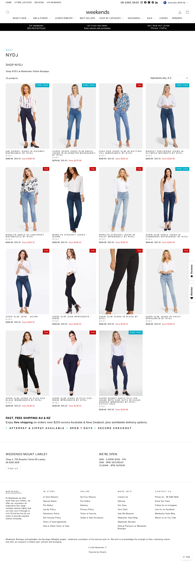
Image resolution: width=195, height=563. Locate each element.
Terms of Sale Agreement (55, 522)
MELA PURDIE (40, 18)
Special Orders (50, 501)
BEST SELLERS (87, 18)
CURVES (163, 18)
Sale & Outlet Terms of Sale (56, 526)
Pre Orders (48, 505)
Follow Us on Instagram (166, 505)
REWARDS (177, 18)
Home (8, 50)
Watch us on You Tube (165, 518)
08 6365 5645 (130, 2)
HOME (9, 2)
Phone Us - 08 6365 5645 (166, 497)
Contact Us (123, 497)
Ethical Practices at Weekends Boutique (132, 527)
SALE (150, 18)
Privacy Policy (87, 509)
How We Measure (126, 514)
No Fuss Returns (88, 497)
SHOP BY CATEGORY (110, 18)
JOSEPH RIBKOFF (64, 18)
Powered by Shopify (97, 552)
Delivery (84, 505)
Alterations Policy (51, 514)
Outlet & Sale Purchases (91, 518)
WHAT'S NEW (20, 18)
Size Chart (123, 509)
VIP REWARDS (54, 2)
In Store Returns (50, 497)
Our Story (122, 505)
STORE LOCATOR (23, 2)
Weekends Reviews (127, 522)
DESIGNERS (134, 18)
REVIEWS (39, 2)
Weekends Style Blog (128, 518)
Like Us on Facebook (165, 509)
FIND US (13, 469)
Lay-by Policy (49, 509)
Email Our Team (162, 501)
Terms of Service (88, 514)
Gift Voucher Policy (52, 518)
